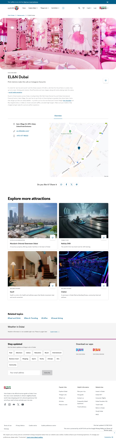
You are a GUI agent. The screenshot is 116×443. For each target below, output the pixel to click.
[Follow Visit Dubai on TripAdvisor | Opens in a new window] (14, 404)
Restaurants (21, 15)
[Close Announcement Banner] (107, 2)
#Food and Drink (14, 318)
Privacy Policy (100, 428)
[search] (79, 8)
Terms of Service (108, 429)
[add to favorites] (105, 80)
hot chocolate (67, 100)
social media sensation (15, 92)
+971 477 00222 (22, 136)
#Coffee (44, 318)
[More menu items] (63, 8)
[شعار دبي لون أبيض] (7, 387)
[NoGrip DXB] (83, 220)
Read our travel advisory (31, 2)
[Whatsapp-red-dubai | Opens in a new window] (61, 184)
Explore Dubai (32, 8)
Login (95, 8)
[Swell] (32, 268)
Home (24, 8)
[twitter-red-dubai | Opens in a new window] (72, 184)
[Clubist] (83, 268)
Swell (12, 292)
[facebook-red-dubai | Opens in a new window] (66, 184)
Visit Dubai (11, 15)
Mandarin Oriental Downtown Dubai (24, 243)
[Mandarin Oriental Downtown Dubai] (32, 220)
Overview (58, 115)
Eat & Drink (55, 8)
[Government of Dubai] (13, 8)
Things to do (44, 8)
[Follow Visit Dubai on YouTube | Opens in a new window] (23, 404)
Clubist (64, 292)
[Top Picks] (83, 8)
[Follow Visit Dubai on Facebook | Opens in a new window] (5, 404)
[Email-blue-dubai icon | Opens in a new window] (77, 184)
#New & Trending (31, 318)
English (89, 8)
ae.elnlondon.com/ (23, 131)
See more (14, 304)
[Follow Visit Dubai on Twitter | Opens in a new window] (18, 404)
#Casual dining (57, 318)
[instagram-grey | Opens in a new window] (9, 404)
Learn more (53, 332)
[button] (109, 437)
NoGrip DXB (66, 243)
